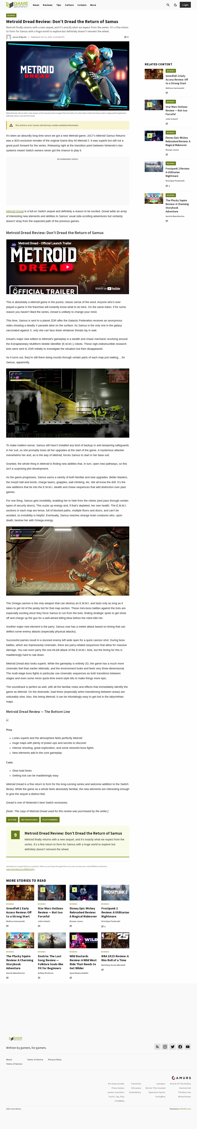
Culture (69, 4)
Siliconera (136, 1088)
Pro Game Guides (116, 1083)
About (9, 1059)
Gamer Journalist (116, 1092)
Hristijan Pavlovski (110, 921)
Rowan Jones (76, 921)
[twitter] (172, 1047)
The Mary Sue (184, 1092)
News (36, 4)
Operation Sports (157, 1092)
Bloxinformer (184, 1096)
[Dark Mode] (175, 5)
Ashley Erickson (45, 973)
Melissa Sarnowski (15, 921)
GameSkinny (135, 1092)
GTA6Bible (119, 1100)
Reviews (47, 4)
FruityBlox (160, 1096)
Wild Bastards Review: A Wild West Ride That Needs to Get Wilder (83, 962)
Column (81, 4)
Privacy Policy (54, 1059)
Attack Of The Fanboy (180, 1083)
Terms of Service (35, 1059)
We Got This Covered (155, 1088)
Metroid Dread (15, 211)
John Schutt (44, 921)
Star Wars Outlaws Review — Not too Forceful (50, 912)
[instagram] (165, 1047)
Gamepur (161, 1083)
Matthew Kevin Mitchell (113, 965)
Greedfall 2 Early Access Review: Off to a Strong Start (18, 912)
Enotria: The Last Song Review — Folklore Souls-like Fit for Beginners (50, 962)
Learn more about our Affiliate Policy (20, 869)
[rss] (157, 1047)
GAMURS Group (185, 1109)
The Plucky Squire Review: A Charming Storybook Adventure (19, 962)
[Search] (168, 5)
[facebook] (180, 1047)
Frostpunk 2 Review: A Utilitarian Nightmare (115, 912)
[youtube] (188, 1047)
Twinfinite (136, 1083)
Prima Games (118, 1088)
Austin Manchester (15, 973)
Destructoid (185, 1088)
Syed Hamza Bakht (79, 973)
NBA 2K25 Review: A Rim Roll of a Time (115, 958)
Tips (58, 4)
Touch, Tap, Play (116, 1096)
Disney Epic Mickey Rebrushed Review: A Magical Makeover (83, 912)
